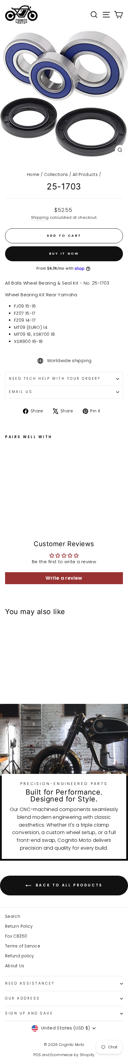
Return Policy (19, 926)
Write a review (64, 578)
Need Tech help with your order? (55, 378)
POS (37, 1054)
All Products (85, 174)
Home (33, 174)
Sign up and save (29, 1013)
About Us (14, 966)
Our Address (22, 998)
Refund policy (19, 956)
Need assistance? (29, 983)
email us (20, 391)
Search (12, 916)
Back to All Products (68, 885)
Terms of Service (22, 946)
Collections (56, 174)
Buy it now (64, 253)
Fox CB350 (16, 936)
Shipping (40, 217)
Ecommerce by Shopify (72, 1054)
